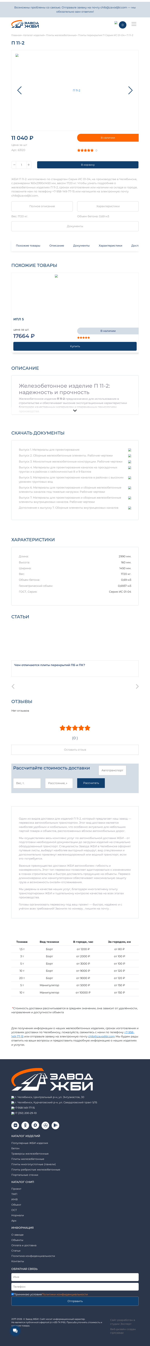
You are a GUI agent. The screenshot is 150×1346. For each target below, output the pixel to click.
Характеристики (108, 206)
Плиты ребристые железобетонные (35, 1169)
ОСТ (14, 1210)
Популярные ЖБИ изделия (29, 1143)
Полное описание (42, 206)
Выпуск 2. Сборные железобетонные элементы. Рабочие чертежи (66, 455)
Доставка (138, 245)
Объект (16, 1204)
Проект (16, 1188)
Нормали (17, 1215)
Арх (13, 1220)
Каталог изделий (25, 1136)
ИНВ (14, 1199)
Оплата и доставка (23, 1245)
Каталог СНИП (22, 1182)
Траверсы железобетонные (30, 1153)
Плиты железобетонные (27, 1159)
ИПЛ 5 (18, 319)
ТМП (14, 1194)
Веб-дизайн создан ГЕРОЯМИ (123, 1331)
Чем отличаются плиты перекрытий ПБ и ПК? (49, 665)
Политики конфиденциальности (65, 1294)
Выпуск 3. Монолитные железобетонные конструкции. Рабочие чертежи (70, 461)
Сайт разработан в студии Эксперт (122, 1322)
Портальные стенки (24, 1175)
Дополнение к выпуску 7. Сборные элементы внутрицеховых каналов (68, 507)
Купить (75, 346)
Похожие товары (28, 245)
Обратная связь (24, 1269)
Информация (22, 1227)
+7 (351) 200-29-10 (25, 1113)
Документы (75, 226)
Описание (56, 245)
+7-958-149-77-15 (24, 1107)
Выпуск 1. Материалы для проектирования (49, 449)
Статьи (15, 1250)
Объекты (17, 1240)
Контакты (17, 1261)
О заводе (17, 1234)
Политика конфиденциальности (33, 1256)
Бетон (15, 1148)
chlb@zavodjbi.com (101, 1036)
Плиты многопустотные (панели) (33, 1164)
